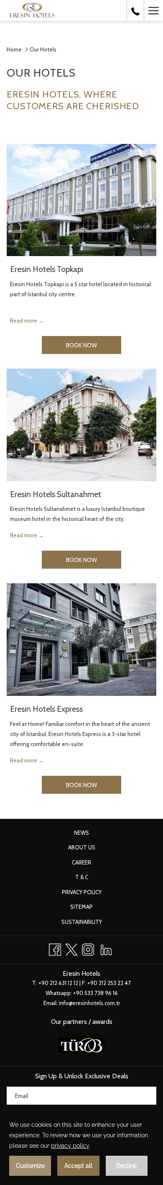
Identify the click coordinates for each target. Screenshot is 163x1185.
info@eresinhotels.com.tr (89, 1003)
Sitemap (81, 906)
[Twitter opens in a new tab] (71, 948)
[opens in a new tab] (81, 1044)
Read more (24, 320)
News (81, 832)
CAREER (81, 862)
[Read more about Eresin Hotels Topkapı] (81, 200)
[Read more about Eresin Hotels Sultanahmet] (81, 425)
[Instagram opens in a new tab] (88, 948)
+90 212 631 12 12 (58, 983)
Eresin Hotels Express (46, 709)
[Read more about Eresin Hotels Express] (81, 639)
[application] (81, 1148)
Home (14, 49)
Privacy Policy (82, 892)
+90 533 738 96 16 (95, 993)
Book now (93, 345)
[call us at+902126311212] (135, 10)
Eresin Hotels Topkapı (46, 269)
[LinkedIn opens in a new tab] (106, 948)
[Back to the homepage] (32, 10)
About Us (81, 847)
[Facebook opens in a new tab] (55, 948)
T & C (81, 877)
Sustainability (81, 921)
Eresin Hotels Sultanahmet (55, 494)
